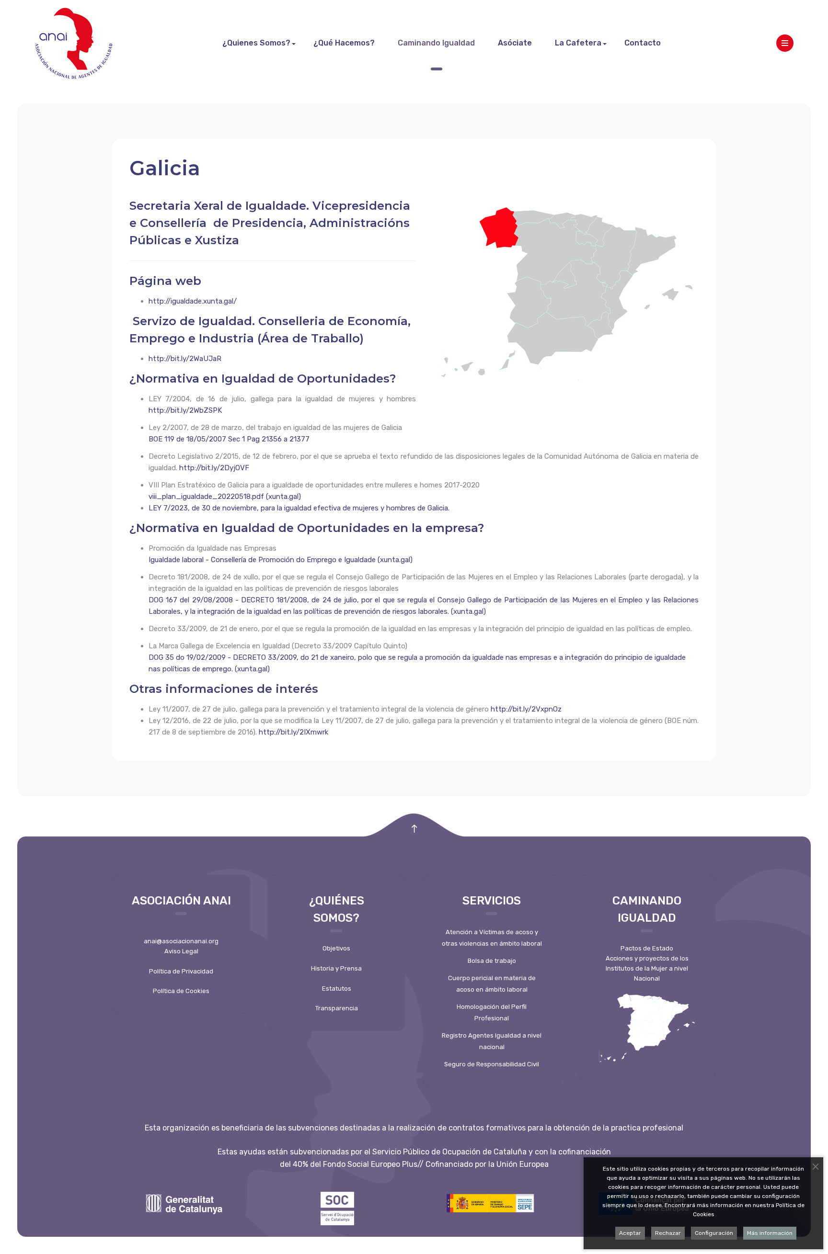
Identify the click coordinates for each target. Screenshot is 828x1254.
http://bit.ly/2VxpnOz (526, 709)
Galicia (164, 168)
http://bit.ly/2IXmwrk (293, 732)
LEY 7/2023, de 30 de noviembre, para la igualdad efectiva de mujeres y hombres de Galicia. (299, 508)
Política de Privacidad (181, 971)
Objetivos (336, 948)
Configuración (714, 1233)
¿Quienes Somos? (256, 42)
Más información (770, 1233)
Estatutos (336, 988)
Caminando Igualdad (436, 42)
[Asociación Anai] (73, 43)
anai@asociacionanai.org (181, 941)
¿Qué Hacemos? (344, 42)
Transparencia (336, 1008)
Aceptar (630, 1233)
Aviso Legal (181, 951)
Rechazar (668, 1233)
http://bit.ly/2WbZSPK (185, 410)
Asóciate (515, 42)
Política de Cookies (181, 990)
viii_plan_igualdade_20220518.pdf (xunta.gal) (225, 496)
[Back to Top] (414, 829)
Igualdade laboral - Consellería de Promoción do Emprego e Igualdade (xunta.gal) (281, 559)
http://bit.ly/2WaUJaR (185, 358)
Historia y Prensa (336, 968)
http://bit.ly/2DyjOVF (214, 467)
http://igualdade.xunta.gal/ (193, 301)
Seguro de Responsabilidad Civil (491, 1064)
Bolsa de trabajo (492, 960)
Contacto (642, 42)
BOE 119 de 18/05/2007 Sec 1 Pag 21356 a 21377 (229, 439)
